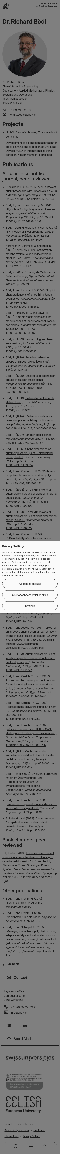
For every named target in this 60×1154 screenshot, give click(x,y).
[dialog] (30, 577)
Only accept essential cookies (30, 595)
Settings (30, 606)
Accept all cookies (30, 583)
